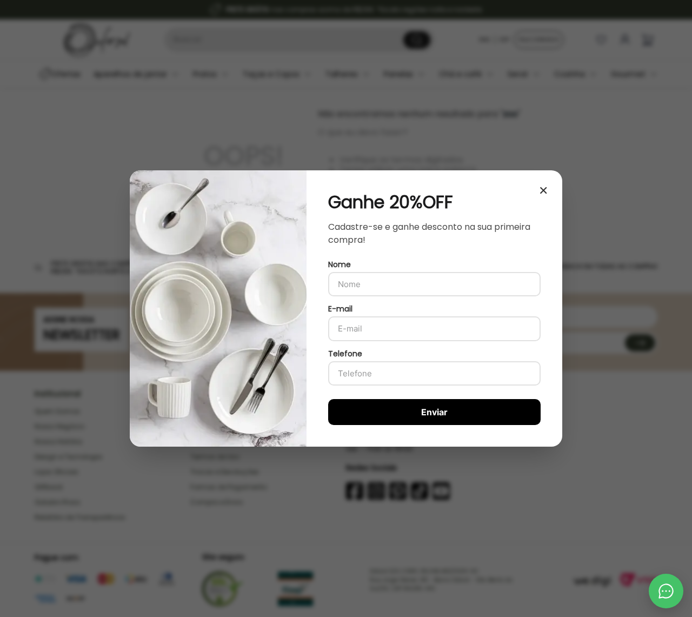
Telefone (345, 353)
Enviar (434, 412)
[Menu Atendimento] (666, 591)
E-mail (340, 308)
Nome (339, 264)
